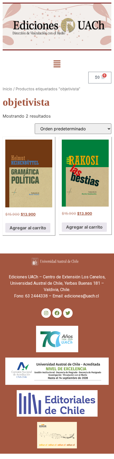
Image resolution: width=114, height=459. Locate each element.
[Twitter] (68, 313)
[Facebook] (57, 313)
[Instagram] (46, 313)
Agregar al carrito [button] (28, 227)
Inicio (7, 89)
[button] (57, 64)
